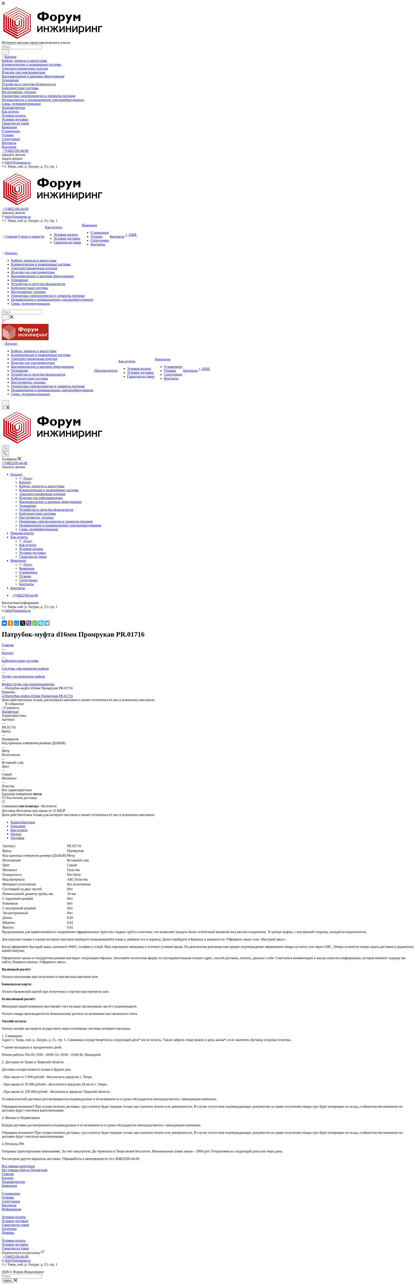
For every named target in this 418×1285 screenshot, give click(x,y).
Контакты (9, 1205)
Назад (28, 478)
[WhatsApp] (34, 623)
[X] (22, 623)
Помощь (8, 1233)
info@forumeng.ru (18, 162)
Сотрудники (11, 1201)
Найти (7, 1281)
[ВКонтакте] (4, 623)
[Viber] (28, 623)
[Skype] (41, 623)
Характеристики (22, 822)
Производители (13, 1182)
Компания (26, 568)
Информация (11, 1209)
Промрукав (10, 711)
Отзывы (8, 1197)
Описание (17, 826)
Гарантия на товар (15, 1225)
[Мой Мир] (16, 623)
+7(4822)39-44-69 (15, 151)
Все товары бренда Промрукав (24, 1170)
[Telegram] (47, 623)
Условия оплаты (14, 1217)
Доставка (17, 838)
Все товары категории (18, 1166)
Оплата (15, 834)
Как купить (27, 545)
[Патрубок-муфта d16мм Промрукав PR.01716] (37, 696)
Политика (9, 1229)
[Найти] (5, 52)
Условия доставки (15, 1221)
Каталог (25, 482)
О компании (11, 1193)
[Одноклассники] (10, 623)
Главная (7, 1174)
